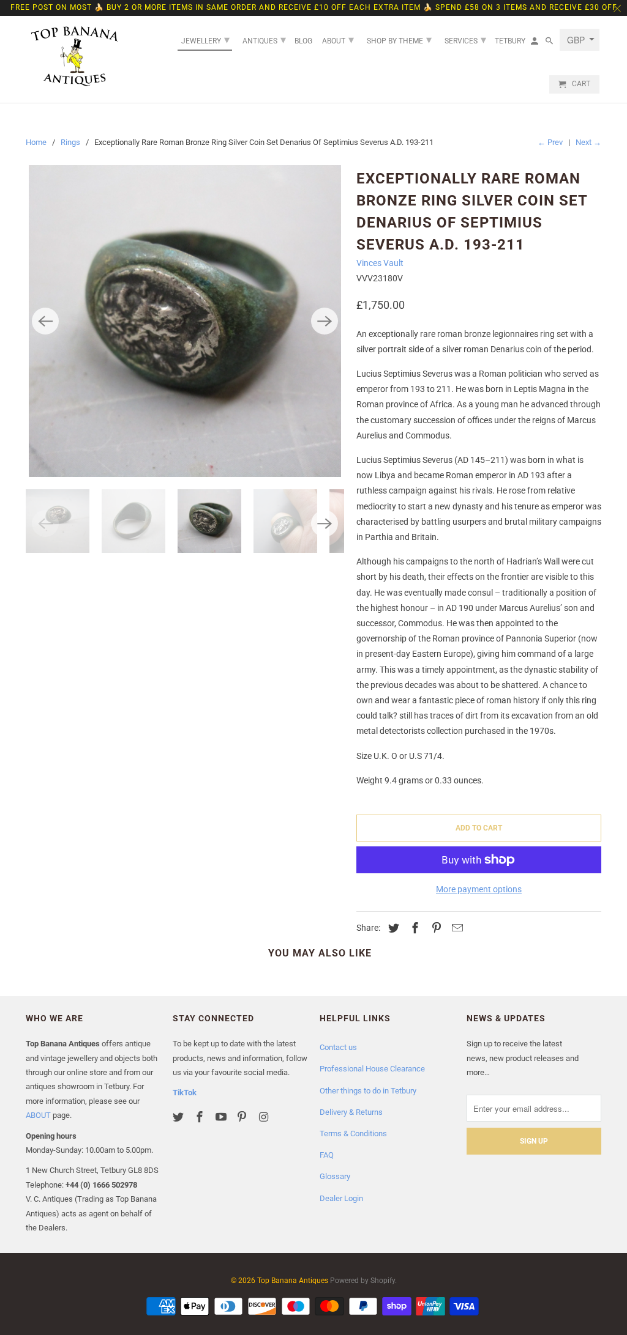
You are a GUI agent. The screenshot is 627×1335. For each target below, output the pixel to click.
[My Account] (535, 43)
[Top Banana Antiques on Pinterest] (243, 1117)
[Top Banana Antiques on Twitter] (179, 1117)
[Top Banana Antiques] (75, 56)
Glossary (335, 1176)
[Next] (324, 321)
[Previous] (45, 321)
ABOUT (38, 1115)
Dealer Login (341, 1198)
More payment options (479, 889)
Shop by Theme (399, 39)
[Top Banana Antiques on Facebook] (201, 1117)
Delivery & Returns (351, 1112)
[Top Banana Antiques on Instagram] (264, 1117)
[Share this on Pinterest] (435, 928)
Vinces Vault (380, 263)
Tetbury (510, 41)
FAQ (327, 1154)
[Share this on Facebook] (413, 928)
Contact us (338, 1047)
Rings (70, 142)
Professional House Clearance (372, 1068)
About (338, 39)
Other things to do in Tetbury (368, 1090)
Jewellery (205, 39)
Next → (588, 142)
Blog (303, 41)
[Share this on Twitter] (392, 928)
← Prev (550, 142)
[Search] (550, 43)
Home (36, 142)
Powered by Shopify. (363, 1280)
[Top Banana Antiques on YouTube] (222, 1117)
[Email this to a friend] (455, 928)
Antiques (264, 39)
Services (465, 39)
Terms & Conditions (353, 1133)
